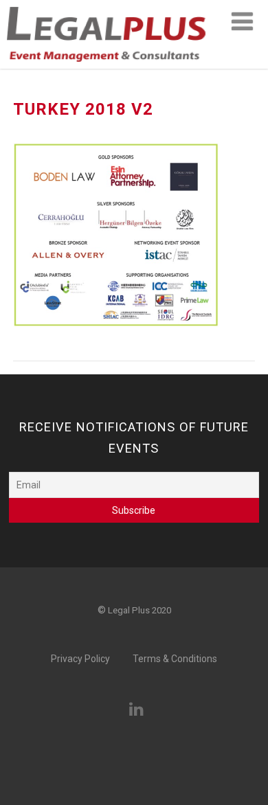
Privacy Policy (80, 658)
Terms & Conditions (175, 658)
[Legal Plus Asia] (106, 66)
